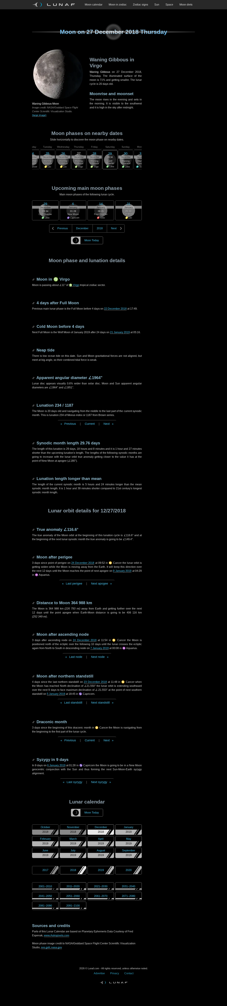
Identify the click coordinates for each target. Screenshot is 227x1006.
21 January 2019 (120, 332)
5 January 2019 (56, 693)
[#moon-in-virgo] (33, 279)
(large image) (39, 115)
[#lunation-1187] (33, 405)
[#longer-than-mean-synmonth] (33, 478)
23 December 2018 (95, 681)
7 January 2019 (99, 648)
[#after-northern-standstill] (33, 676)
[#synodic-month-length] (33, 443)
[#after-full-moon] (33, 303)
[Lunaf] (55, 4)
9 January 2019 (122, 570)
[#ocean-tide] (33, 350)
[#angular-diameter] (33, 377)
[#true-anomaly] (33, 529)
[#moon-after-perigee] (33, 557)
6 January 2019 (56, 765)
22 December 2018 (115, 308)
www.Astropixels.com (56, 935)
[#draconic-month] (33, 722)
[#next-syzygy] (33, 759)
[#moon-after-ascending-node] (33, 634)
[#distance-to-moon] (33, 603)
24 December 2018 (82, 562)
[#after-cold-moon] (33, 326)
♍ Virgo (74, 285)
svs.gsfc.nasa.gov (51, 947)
